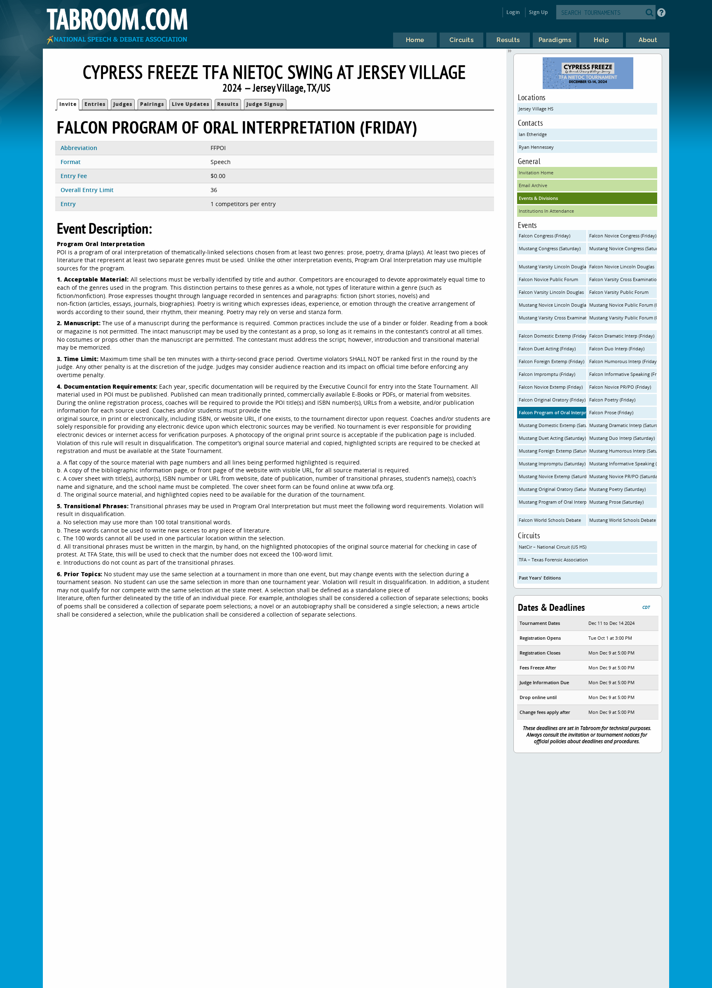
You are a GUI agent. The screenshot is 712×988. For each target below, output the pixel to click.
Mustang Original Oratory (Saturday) (552, 489)
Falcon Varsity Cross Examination (623, 279)
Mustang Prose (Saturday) (616, 502)
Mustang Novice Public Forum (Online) (623, 305)
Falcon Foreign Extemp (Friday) (551, 361)
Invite (68, 104)
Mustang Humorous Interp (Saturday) (623, 451)
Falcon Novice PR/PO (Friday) (620, 387)
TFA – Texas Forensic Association (553, 559)
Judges (122, 104)
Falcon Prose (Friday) (611, 412)
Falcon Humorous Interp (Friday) (623, 361)
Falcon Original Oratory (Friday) (552, 400)
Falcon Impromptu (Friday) (547, 374)
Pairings (152, 104)
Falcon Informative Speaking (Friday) (623, 374)
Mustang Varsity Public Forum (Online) (623, 317)
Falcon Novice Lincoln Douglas (621, 266)
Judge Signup (265, 104)
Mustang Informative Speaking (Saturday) (623, 463)
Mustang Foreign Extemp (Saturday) (552, 451)
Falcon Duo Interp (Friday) (616, 348)
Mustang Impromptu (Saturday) (552, 463)
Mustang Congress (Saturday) (550, 248)
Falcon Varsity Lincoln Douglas (551, 292)
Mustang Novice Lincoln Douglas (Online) (552, 305)
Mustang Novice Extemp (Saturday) (552, 476)
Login (513, 12)
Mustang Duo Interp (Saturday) (622, 438)
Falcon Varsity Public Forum (619, 292)
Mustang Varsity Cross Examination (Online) (552, 317)
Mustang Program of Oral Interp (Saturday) (552, 502)
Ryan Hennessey (536, 147)
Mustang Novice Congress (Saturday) (623, 248)
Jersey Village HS (536, 109)
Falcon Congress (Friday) (544, 235)
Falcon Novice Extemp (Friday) (551, 387)
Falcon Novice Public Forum (548, 279)
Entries (94, 104)
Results (228, 104)
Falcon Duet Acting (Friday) (547, 348)
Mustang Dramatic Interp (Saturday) (623, 425)
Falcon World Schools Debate (550, 520)
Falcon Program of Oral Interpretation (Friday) (552, 412)
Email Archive (533, 185)
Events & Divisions (538, 198)
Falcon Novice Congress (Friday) (622, 235)
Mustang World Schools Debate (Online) (623, 520)
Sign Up (538, 12)
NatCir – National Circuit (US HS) (552, 547)
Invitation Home (536, 172)
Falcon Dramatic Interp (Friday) (621, 336)
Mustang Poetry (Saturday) (617, 489)
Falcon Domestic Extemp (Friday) (552, 336)
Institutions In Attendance (546, 211)
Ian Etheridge (533, 134)
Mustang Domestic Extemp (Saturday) (552, 425)
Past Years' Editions (540, 578)
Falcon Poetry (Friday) (612, 400)
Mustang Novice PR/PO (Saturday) (623, 476)
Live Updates (190, 104)
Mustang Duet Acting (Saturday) (552, 438)
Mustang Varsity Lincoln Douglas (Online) (552, 266)
